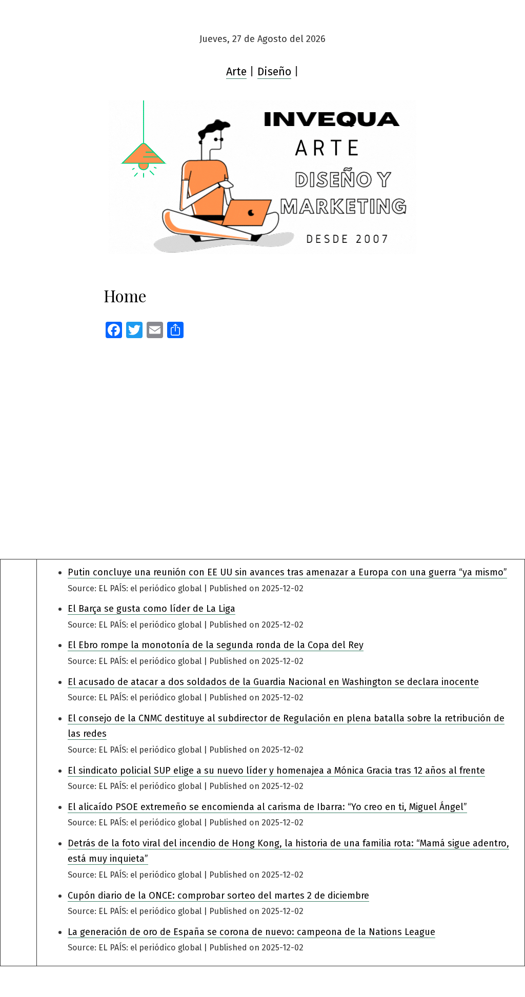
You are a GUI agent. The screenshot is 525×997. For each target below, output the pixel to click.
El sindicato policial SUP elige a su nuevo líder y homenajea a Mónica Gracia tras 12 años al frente (276, 770)
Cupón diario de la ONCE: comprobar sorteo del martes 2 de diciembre (218, 895)
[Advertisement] (262, 444)
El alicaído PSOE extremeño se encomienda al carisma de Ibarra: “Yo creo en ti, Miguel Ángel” (267, 807)
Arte (236, 71)
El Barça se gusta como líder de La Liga (151, 608)
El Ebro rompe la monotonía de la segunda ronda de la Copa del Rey (216, 645)
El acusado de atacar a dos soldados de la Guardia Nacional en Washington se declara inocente (273, 682)
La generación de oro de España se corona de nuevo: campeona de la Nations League (251, 932)
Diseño (274, 71)
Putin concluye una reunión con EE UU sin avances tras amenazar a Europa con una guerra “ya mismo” (287, 572)
